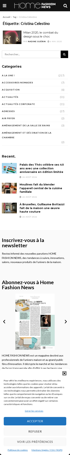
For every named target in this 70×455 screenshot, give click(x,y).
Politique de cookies (18, 450)
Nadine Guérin (37, 41)
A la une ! (8, 75)
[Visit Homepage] (34, 5)
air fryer (8, 118)
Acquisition (11, 89)
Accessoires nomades (17, 82)
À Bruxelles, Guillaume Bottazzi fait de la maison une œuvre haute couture (42, 208)
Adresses (8, 111)
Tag (14, 17)
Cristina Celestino (28, 17)
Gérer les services (34, 410)
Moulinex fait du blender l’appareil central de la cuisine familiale (41, 188)
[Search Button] (65, 5)
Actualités (10, 97)
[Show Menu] (4, 5)
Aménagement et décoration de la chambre (27, 135)
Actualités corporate (18, 104)
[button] (64, 373)
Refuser (35, 431)
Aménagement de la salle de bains (26, 125)
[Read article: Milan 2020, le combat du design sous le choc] (12, 37)
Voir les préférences (35, 441)
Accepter (35, 421)
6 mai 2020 (55, 41)
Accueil (6, 17)
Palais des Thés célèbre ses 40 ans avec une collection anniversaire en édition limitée (42, 168)
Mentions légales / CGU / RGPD (47, 450)
